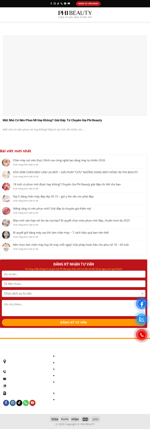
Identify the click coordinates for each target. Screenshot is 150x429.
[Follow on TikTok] (58, 3)
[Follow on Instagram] (55, 3)
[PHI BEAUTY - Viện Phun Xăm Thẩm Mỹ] (75, 14)
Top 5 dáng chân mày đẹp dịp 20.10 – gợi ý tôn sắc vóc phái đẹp (53, 196)
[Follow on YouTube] (69, 3)
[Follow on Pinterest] (65, 3)
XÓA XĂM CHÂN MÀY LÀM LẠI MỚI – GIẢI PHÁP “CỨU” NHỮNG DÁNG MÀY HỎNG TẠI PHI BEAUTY (75, 172)
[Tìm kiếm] (145, 15)
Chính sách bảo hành (70, 362)
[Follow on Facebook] (51, 3)
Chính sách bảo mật (69, 356)
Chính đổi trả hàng (68, 369)
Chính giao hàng (67, 375)
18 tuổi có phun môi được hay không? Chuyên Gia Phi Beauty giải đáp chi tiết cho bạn (67, 184)
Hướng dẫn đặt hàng (69, 393)
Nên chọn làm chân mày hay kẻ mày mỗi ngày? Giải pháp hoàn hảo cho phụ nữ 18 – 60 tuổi (71, 244)
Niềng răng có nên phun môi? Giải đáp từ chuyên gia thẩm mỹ (52, 208)
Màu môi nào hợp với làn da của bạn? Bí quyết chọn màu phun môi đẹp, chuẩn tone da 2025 (71, 220)
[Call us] (62, 3)
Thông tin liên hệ (67, 399)
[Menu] (5, 14)
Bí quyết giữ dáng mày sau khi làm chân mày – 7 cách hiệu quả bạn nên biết (61, 232)
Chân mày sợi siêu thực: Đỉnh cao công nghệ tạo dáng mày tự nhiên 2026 (59, 160)
